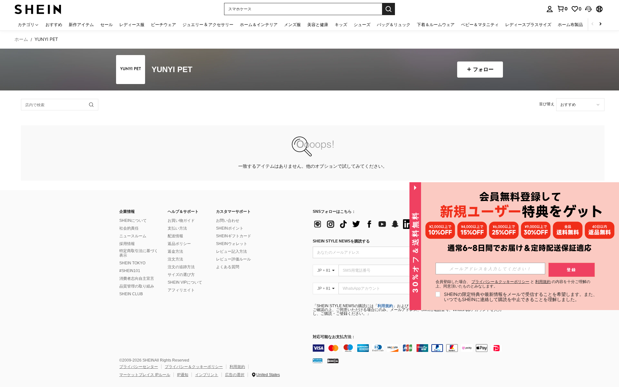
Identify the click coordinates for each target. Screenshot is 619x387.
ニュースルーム (132, 236)
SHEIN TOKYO (132, 263)
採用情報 (127, 243)
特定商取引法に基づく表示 (138, 253)
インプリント (206, 375)
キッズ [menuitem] (341, 24)
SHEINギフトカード (233, 236)
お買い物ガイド (181, 220)
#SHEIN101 (129, 271)
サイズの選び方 (181, 274)
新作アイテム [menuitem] (81, 24)
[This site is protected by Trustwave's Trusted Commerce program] (317, 360)
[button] (588, 9)
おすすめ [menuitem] (53, 24)
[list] (364, 224)
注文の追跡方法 (181, 267)
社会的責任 (129, 228)
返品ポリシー (179, 243)
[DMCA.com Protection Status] (333, 360)
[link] (562, 9)
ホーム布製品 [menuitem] (570, 24)
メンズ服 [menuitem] (292, 24)
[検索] (388, 9)
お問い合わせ (227, 220)
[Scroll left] (592, 24)
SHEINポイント (229, 228)
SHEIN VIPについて (185, 282)
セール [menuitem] (106, 24)
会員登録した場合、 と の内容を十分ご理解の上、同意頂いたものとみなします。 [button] (513, 283)
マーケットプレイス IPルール (144, 375)
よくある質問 (227, 267)
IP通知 (182, 375)
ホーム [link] (21, 39)
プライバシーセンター (138, 366)
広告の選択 (234, 375)
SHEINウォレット (231, 243)
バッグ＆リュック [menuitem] (393, 24)
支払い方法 (177, 228)
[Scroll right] (600, 24)
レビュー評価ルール (233, 259)
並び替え (547, 103)
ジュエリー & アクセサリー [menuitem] (207, 24)
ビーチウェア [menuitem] (163, 24)
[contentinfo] (409, 348)
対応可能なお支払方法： (334, 337)
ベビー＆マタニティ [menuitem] (480, 24)
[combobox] (580, 104)
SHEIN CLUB (131, 294)
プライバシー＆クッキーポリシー (194, 366)
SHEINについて (133, 220)
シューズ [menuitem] (362, 24)
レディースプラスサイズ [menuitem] (528, 24)
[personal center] (550, 9)
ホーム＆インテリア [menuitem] (259, 24)
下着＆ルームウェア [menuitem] (436, 24)
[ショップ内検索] (91, 105)
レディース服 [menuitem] (131, 24)
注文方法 (175, 259)
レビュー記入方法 (231, 251)
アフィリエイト (181, 290)
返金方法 (175, 251)
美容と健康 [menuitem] (317, 24)
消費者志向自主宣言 (136, 278)
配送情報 (175, 236)
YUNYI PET (172, 70)
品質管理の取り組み (136, 286)
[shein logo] (38, 8)
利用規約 (385, 306)
